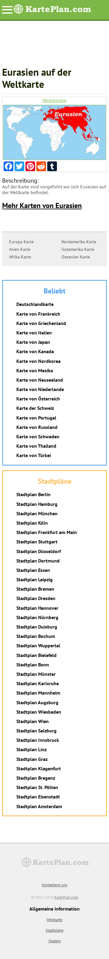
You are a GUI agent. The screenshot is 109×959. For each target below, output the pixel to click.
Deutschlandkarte (35, 304)
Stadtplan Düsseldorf (38, 551)
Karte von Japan (33, 342)
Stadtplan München (37, 513)
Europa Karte (21, 241)
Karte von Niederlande (40, 389)
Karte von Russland (37, 427)
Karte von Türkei (33, 455)
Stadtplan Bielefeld (36, 655)
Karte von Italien (34, 333)
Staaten (54, 941)
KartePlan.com (66, 897)
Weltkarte (54, 919)
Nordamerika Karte (78, 241)
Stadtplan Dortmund (38, 561)
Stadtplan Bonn (32, 665)
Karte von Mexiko (34, 370)
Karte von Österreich (38, 399)
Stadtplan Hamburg (37, 504)
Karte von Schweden (37, 436)
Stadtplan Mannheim (38, 693)
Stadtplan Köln (32, 523)
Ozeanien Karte (75, 257)
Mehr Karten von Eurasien (42, 205)
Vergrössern (54, 100)
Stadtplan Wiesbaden (38, 712)
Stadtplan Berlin (33, 494)
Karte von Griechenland (41, 323)
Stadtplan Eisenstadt (38, 797)
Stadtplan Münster (36, 674)
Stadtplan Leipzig (34, 579)
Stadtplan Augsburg (37, 702)
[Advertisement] (54, 46)
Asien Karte (19, 249)
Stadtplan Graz (32, 759)
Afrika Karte (20, 257)
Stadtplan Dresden (35, 598)
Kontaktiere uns (54, 885)
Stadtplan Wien (32, 721)
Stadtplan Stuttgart (37, 542)
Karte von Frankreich (38, 314)
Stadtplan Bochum (35, 636)
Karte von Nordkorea (38, 361)
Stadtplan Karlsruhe (37, 683)
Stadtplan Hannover (37, 608)
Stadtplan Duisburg (36, 627)
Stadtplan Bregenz (35, 778)
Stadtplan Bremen (35, 589)
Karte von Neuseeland (39, 380)
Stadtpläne (55, 930)
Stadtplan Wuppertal (38, 645)
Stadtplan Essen (33, 570)
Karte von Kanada (35, 351)
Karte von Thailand (36, 446)
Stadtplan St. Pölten (37, 787)
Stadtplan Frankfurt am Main (46, 532)
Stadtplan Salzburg (36, 731)
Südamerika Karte (77, 249)
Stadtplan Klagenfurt (38, 768)
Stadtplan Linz (31, 749)
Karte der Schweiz (35, 408)
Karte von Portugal (36, 418)
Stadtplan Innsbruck (37, 740)
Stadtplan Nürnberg (37, 617)
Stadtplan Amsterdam (39, 806)
